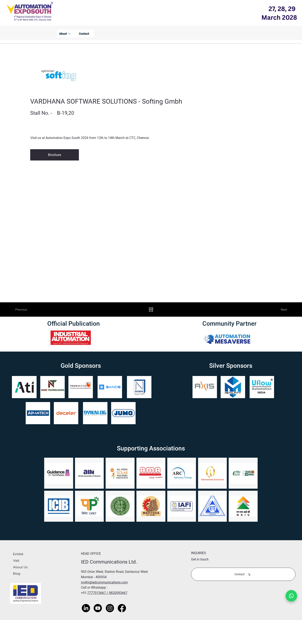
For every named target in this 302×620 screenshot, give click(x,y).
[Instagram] (110, 608)
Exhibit (18, 554)
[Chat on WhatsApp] (291, 596)
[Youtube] (98, 608)
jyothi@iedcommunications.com (104, 582)
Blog (16, 573)
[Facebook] (122, 608)
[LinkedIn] (86, 608)
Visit (16, 560)
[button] (54, 154)
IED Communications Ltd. (109, 562)
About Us (20, 567)
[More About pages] (69, 34)
